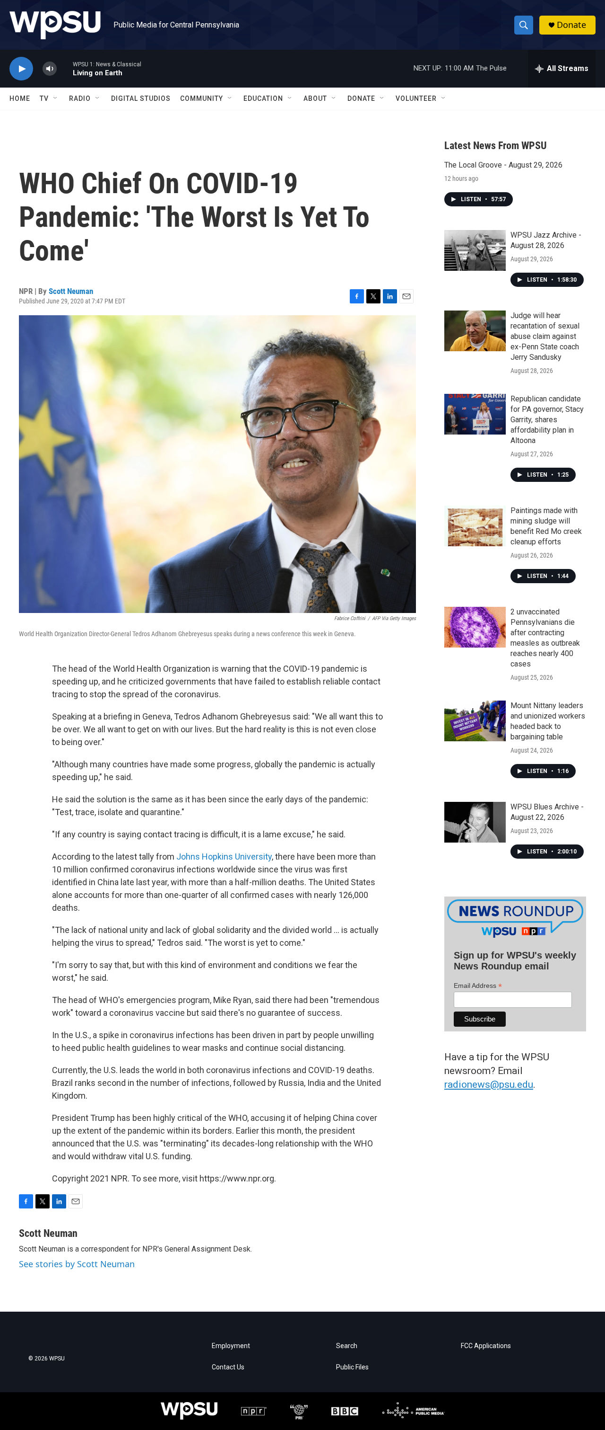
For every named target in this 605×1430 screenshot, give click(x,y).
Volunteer (416, 98)
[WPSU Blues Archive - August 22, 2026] (475, 822)
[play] (21, 68)
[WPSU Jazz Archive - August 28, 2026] (475, 250)
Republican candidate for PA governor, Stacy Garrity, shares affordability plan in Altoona (547, 419)
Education (263, 98)
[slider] (64, 68)
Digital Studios (141, 98)
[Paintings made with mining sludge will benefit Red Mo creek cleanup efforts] (475, 526)
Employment (231, 1346)
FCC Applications (486, 1346)
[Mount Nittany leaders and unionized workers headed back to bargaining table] (475, 721)
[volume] (50, 69)
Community (201, 98)
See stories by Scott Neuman (77, 1264)
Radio (80, 98)
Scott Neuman (71, 291)
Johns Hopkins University (224, 857)
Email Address (478, 985)
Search (346, 1346)
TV (44, 98)
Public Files (352, 1367)
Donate (571, 25)
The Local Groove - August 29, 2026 (503, 164)
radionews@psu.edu (488, 1084)
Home (19, 98)
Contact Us (228, 1367)
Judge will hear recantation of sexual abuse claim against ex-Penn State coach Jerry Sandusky (544, 336)
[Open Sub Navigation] (56, 98)
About (315, 98)
